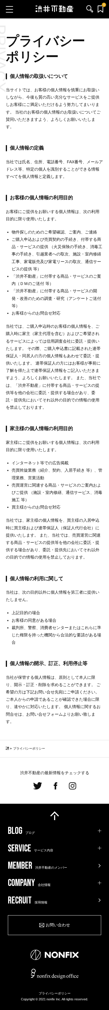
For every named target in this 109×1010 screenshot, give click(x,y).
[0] (100, 9)
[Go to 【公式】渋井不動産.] (7, 748)
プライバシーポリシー (55, 993)
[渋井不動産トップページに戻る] (54, 9)
